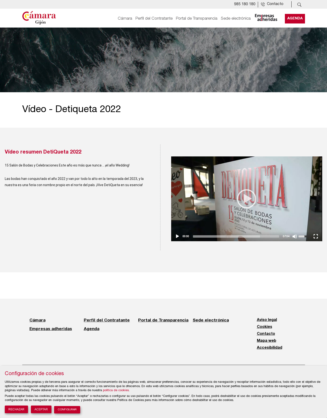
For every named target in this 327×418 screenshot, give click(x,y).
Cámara (125, 18)
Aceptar (41, 409)
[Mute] (294, 236)
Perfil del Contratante (154, 18)
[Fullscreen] (315, 236)
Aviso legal (267, 320)
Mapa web (266, 341)
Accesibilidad (269, 347)
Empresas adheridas (50, 328)
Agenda (295, 18)
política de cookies (116, 390)
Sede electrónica (236, 18)
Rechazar (16, 409)
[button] (246, 198)
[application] (246, 198)
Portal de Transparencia (196, 18)
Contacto (266, 334)
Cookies (264, 327)
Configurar (67, 409)
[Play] (177, 236)
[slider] (305, 236)
